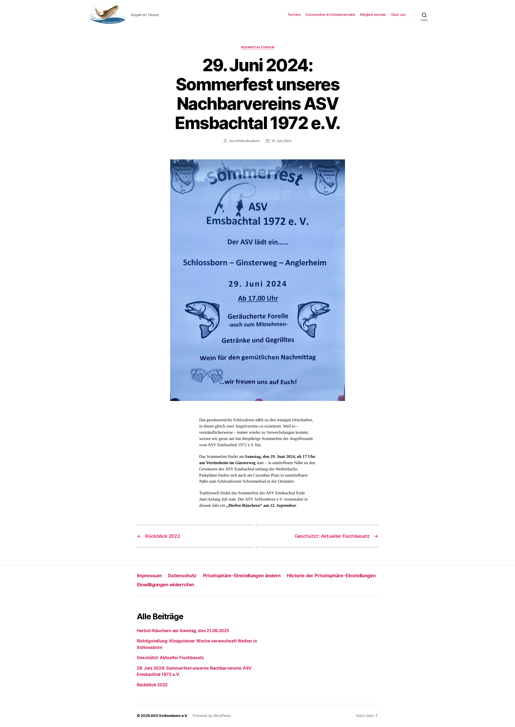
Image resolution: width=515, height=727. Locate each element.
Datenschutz (182, 575)
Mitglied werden (373, 14)
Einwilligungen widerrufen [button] (165, 585)
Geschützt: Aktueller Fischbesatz (170, 657)
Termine (294, 14)
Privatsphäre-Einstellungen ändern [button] (242, 575)
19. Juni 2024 (281, 141)
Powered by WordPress (212, 716)
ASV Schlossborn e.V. (169, 716)
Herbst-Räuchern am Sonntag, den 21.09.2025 (183, 630)
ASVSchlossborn (247, 141)
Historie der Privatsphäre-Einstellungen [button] (331, 575)
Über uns (398, 14)
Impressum (149, 575)
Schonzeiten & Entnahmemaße (330, 14)
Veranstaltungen (257, 47)
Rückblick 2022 (152, 684)
